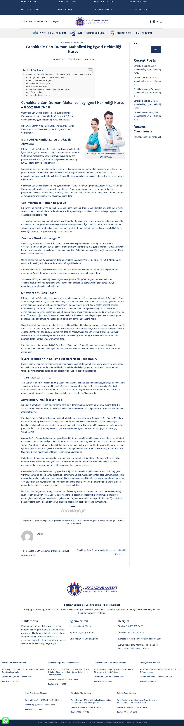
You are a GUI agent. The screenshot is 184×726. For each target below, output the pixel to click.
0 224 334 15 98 (33, 9)
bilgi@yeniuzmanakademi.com (20, 677)
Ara (135, 43)
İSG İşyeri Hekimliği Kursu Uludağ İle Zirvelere (46, 78)
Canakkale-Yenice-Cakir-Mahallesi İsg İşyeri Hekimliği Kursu (147, 69)
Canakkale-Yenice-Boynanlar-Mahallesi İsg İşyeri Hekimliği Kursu (147, 92)
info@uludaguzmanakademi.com (159, 677)
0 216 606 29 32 (70, 2)
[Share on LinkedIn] (83, 511)
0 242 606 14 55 (144, 9)
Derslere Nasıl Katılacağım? (39, 83)
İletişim (54, 21)
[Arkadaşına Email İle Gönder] (73, 511)
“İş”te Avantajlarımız (36, 92)
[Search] (62, 22)
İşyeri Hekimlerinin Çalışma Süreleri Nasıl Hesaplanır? (49, 89)
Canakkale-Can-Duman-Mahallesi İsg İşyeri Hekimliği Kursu (86, 521)
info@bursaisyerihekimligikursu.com (144, 638)
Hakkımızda (41, 21)
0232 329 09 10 (37, 709)
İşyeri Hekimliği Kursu (52, 33)
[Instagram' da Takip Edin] (154, 21)
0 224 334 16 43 (136, 632)
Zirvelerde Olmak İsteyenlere (40, 95)
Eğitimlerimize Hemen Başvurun (41, 80)
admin (80, 59)
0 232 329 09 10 (141, 2)
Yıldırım (32, 129)
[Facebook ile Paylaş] (63, 511)
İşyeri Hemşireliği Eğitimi (81, 632)
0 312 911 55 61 (14, 681)
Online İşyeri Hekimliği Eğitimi (84, 638)
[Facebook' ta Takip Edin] (150, 21)
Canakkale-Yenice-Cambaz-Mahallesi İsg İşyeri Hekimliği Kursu (147, 81)
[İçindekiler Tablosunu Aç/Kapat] (89, 70)
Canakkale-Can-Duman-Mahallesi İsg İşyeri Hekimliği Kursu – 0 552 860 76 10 (58, 74)
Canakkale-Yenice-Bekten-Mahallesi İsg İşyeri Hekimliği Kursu (147, 104)
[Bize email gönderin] (161, 21)
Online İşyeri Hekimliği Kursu (134, 33)
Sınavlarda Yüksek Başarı (38, 86)
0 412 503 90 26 (106, 9)
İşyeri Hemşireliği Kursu (91, 33)
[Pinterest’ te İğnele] (78, 511)
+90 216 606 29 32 (130, 712)
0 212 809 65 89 (33, 2)
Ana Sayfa (27, 21)
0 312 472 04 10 (107, 2)
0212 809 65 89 (60, 684)
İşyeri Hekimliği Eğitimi (80, 626)
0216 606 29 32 (106, 681)
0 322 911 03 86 (69, 9)
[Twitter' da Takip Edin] (157, 21)
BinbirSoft (91, 722)
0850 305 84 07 (135, 626)
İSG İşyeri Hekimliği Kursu (73, 43)
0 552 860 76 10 (37, 107)
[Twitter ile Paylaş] (68, 511)
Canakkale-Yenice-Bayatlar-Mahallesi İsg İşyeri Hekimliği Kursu (147, 116)
